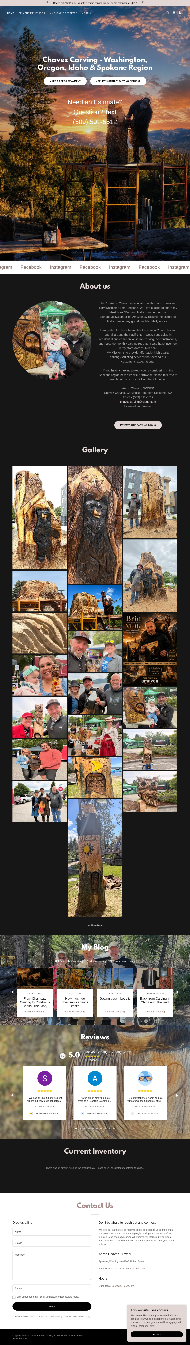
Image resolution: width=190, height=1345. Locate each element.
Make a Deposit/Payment (65, 81)
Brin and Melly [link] (75, 961)
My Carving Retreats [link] (63, 13)
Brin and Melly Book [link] (32, 13)
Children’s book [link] (117, 961)
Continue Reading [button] (35, 1011)
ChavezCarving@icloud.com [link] (130, 1268)
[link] (174, 13)
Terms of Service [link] (78, 1317)
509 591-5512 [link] (106, 1268)
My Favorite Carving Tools (138, 425)
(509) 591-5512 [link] (95, 121)
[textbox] (51, 1232)
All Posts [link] (59, 961)
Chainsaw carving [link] (96, 961)
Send (52, 1306)
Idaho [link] (133, 961)
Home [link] (10, 13)
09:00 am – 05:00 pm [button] (123, 1286)
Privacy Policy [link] (62, 1317)
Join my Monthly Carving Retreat (118, 81)
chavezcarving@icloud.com (138, 401)
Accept (157, 1334)
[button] (87, 13)
